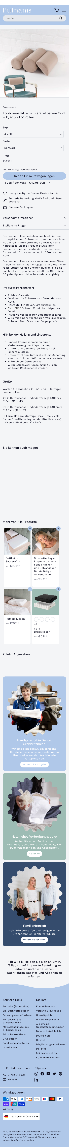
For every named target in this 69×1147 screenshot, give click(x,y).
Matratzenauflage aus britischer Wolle (16, 1028)
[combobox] (34, 18)
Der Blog (41, 1048)
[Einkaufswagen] (57, 10)
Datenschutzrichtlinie (48, 1031)
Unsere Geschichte (34, 939)
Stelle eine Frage (14, 225)
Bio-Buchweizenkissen (16, 1010)
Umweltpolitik (44, 1015)
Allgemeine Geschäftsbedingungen (50, 1025)
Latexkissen (10, 1047)
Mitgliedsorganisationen (50, 1044)
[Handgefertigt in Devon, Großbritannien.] (34, 708)
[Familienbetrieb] (34, 893)
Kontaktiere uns (45, 1006)
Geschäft (34, 853)
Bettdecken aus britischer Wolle (12, 1021)
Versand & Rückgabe (34, 764)
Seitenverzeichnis (46, 1053)
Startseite (8, 107)
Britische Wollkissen (14, 1034)
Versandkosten (29, 169)
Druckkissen (10, 1038)
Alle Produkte (27, 522)
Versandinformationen (18, 218)
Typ (5, 127)
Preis (6, 156)
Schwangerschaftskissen (17, 1015)
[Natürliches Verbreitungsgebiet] (34, 804)
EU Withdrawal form (48, 1057)
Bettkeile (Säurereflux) (16, 1006)
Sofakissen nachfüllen (16, 1043)
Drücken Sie (43, 1035)
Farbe (7, 141)
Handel (40, 1040)
